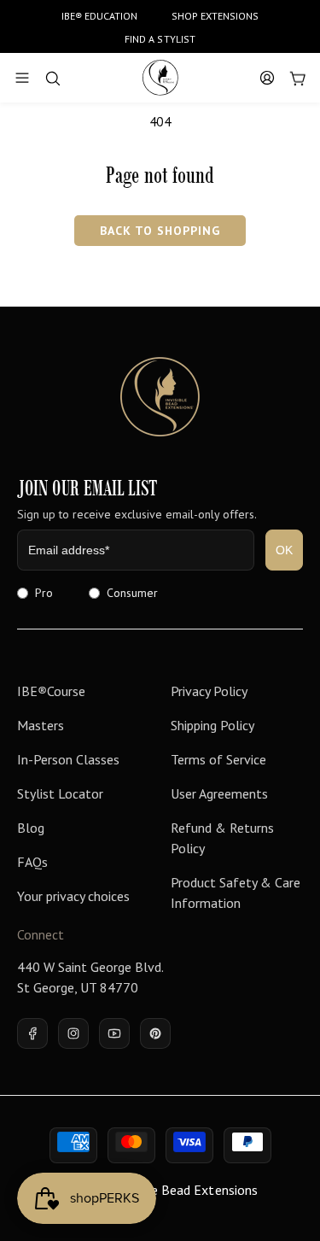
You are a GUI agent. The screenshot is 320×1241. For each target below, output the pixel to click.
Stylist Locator (60, 793)
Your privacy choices (73, 895)
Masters (40, 725)
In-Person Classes (68, 759)
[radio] (35, 592)
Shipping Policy (212, 725)
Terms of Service (218, 759)
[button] (22, 77)
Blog (30, 827)
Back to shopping (160, 230)
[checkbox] (160, 592)
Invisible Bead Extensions (184, 1189)
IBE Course (51, 691)
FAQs (32, 861)
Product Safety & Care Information (235, 892)
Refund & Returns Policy (222, 838)
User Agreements (219, 793)
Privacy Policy (209, 691)
